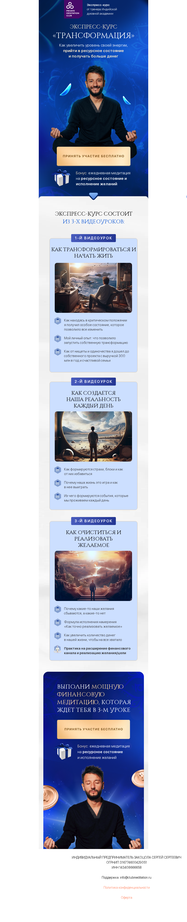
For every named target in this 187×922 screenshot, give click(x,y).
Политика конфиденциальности (127, 887)
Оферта (126, 897)
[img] (93, 156)
